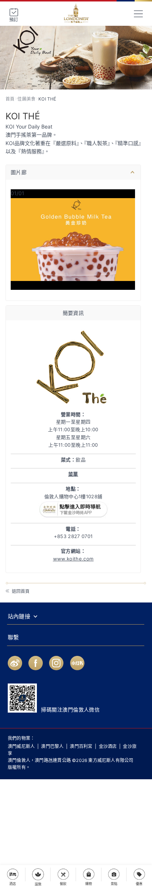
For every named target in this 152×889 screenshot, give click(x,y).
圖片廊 (19, 172)
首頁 (10, 99)
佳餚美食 (26, 99)
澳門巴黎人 (52, 746)
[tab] (73, 172)
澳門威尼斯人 (21, 746)
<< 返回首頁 (17, 591)
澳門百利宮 (81, 746)
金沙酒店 (108, 746)
